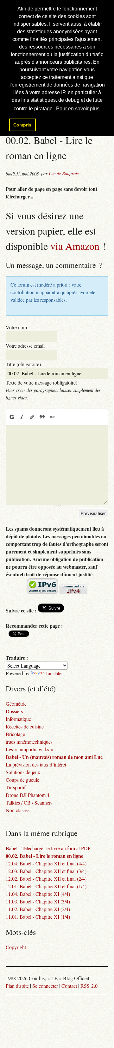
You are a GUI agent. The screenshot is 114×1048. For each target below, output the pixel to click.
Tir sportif (16, 787)
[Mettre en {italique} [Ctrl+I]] (22, 417)
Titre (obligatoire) (23, 364)
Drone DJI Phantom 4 (27, 795)
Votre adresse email (25, 345)
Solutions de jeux (23, 772)
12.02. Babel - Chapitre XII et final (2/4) (46, 878)
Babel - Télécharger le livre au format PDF (48, 848)
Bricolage (15, 734)
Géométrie (16, 703)
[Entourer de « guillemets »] (52, 417)
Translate (52, 673)
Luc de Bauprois (64, 174)
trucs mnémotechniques (29, 741)
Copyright (16, 947)
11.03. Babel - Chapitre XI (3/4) (38, 901)
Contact (69, 985)
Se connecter (45, 985)
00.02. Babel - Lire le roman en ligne (44, 855)
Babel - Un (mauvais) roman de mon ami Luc (54, 756)
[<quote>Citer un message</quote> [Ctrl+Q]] (42, 417)
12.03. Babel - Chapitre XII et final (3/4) (46, 871)
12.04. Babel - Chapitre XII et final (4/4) (46, 863)
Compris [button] (22, 124)
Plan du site (17, 985)
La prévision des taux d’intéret (36, 764)
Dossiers (14, 711)
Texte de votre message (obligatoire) (41, 382)
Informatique (18, 718)
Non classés (17, 810)
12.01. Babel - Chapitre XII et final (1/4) (46, 886)
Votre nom (16, 327)
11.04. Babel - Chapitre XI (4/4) (38, 893)
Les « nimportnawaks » (29, 749)
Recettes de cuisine (25, 726)
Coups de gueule (22, 779)
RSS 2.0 (89, 985)
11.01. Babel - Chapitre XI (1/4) (38, 916)
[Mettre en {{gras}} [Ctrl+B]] (11, 417)
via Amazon (74, 246)
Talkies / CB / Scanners (29, 802)
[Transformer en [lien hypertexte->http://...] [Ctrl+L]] (32, 417)
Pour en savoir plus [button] (77, 108)
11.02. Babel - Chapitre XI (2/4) (38, 909)
